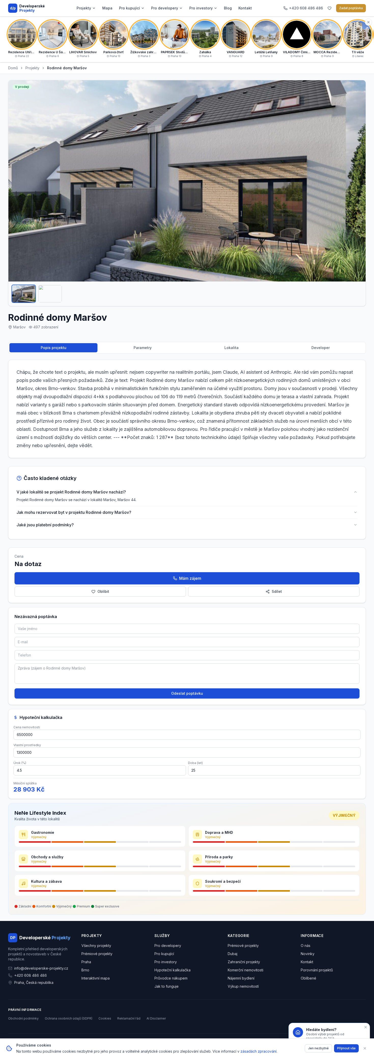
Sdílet (277, 591)
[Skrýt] (368, 22)
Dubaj (232, 954)
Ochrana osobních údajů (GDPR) (68, 1018)
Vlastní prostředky (27, 745)
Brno (85, 970)
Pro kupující (129, 8)
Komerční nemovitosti (245, 970)
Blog (228, 8)
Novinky (307, 954)
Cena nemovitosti (26, 727)
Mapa (107, 8)
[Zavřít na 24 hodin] (366, 1027)
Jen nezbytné (318, 1048)
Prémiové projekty (96, 954)
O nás (305, 945)
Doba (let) (195, 763)
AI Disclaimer (156, 1018)
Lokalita (231, 347)
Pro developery (164, 8)
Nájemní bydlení (241, 978)
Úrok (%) (19, 763)
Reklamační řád (128, 1018)
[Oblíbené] (329, 8)
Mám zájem (190, 578)
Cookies (104, 1018)
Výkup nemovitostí (243, 986)
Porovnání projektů (317, 970)
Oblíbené (308, 978)
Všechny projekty (96, 945)
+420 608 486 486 (30, 975)
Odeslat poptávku (187, 693)
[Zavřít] (365, 1048)
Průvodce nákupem (171, 978)
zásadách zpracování (258, 1051)
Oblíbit (103, 591)
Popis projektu (53, 347)
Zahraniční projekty (244, 962)
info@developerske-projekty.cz (41, 968)
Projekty (84, 8)
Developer (320, 347)
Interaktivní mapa (95, 978)
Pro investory (201, 8)
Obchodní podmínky (23, 1018)
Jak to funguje (166, 986)
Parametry (143, 347)
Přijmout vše (346, 1048)
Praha (86, 962)
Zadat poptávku (351, 8)
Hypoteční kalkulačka (172, 970)
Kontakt (245, 8)
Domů (13, 68)
